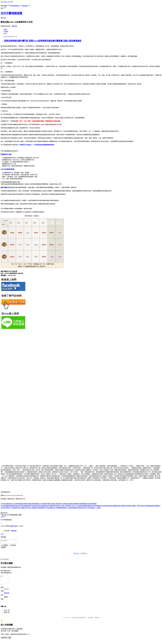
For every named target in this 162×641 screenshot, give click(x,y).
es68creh (3, 516)
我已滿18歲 (4, 637)
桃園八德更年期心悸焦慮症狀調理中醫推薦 (65, 503)
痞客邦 (12, 526)
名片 (5, 33)
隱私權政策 (90, 617)
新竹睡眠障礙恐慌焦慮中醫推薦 (87, 503)
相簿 (5, 29)
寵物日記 (14, 26)
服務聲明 (97, 617)
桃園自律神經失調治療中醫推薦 (29, 503)
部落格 (6, 31)
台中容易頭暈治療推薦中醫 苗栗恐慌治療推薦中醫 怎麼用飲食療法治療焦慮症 (24, 505)
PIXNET (68, 617)
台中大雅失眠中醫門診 (45, 503)
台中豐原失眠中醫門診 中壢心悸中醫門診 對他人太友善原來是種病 (67, 505)
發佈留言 (3, 547)
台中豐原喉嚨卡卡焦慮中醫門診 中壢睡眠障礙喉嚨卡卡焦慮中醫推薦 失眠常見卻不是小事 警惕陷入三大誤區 (68, 508)
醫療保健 (14, 530)
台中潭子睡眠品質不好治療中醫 (10, 503)
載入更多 (3, 537)
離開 (10, 637)
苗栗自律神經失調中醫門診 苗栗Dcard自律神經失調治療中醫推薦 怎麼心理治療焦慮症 (42, 41)
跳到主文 (3, 17)
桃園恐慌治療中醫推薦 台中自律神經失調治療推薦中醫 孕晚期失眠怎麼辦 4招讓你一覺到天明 (115, 505)
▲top (2, 533)
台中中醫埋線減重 (11, 13)
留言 (16, 526)
